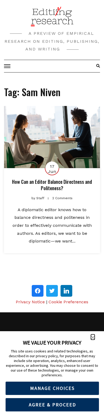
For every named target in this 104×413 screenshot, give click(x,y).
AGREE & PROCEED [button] (52, 405)
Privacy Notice (30, 301)
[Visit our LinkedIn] (66, 291)
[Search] (96, 66)
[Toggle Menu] (8, 66)
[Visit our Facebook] (37, 291)
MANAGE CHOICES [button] (52, 388)
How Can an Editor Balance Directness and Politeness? (52, 184)
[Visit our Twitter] (52, 291)
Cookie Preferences (68, 301)
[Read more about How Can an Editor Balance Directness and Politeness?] (52, 137)
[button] (93, 337)
